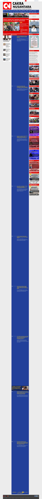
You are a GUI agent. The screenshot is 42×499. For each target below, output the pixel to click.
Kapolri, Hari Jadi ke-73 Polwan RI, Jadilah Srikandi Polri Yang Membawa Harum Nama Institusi (22, 137)
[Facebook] (35, 496)
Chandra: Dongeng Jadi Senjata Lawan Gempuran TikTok (10, 16)
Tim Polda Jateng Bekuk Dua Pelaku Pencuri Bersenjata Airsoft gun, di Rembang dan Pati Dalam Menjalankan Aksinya (22, 337)
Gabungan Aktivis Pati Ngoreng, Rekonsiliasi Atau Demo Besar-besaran (8, 55)
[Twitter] (36, 496)
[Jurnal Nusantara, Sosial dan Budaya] (17, 5)
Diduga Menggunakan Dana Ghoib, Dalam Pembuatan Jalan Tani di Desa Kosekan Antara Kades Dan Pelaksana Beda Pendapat (23, 392)
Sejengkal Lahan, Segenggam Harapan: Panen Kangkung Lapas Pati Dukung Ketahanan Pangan (33, 56)
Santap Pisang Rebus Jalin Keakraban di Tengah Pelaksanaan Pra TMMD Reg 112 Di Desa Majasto (22, 87)
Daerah (21, 22)
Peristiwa (18, 339)
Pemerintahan (18, 238)
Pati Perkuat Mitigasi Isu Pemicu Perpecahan (6, 41)
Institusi (17, 38)
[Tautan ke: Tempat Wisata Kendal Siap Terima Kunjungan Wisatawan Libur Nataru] (4, 49)
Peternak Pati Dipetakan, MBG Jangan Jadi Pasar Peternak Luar (18, 16)
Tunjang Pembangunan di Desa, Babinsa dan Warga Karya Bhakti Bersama (22, 37)
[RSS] (38, 496)
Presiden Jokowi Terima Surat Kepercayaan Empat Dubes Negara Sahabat (22, 237)
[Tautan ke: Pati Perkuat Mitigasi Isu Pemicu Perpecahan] (7, 37)
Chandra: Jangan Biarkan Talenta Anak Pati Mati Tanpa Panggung (25, 16)
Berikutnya (21, 493)
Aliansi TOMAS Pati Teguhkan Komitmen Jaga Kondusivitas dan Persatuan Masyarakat (15, 20)
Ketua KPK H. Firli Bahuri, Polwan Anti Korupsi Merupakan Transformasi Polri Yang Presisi (22, 187)
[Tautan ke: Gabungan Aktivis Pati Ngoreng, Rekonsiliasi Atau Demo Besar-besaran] (4, 54)
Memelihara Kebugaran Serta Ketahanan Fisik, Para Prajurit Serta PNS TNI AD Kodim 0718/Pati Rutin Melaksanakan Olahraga (22, 442)
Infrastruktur (18, 394)
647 (18, 493)
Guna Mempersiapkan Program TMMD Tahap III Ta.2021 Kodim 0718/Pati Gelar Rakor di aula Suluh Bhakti (22, 287)
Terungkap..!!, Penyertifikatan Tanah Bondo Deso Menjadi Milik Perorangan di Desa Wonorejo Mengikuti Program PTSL (16, 388)
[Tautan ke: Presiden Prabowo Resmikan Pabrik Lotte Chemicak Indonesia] (4, 59)
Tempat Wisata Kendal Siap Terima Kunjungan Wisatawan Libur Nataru (8, 50)
